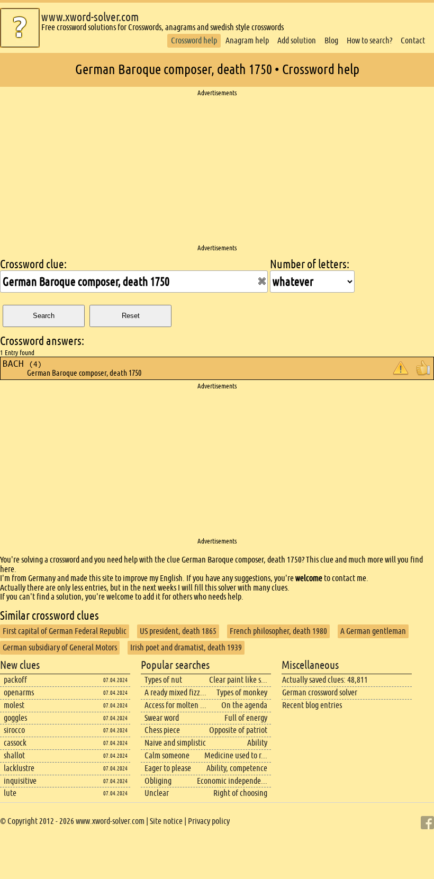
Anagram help (247, 40)
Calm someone (166, 755)
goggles (15, 717)
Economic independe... (232, 780)
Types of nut (163, 679)
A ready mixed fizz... (175, 692)
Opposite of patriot (238, 730)
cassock (15, 742)
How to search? (369, 40)
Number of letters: (309, 264)
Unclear (156, 793)
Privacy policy (209, 821)
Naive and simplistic (175, 742)
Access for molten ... (175, 705)
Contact (413, 40)
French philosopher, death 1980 (278, 631)
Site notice (166, 821)
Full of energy (245, 717)
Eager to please (167, 768)
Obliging (157, 780)
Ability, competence (236, 768)
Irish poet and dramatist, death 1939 (186, 647)
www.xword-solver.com (90, 17)
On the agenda (244, 705)
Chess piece (162, 730)
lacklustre (19, 768)
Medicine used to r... (235, 755)
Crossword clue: (33, 264)
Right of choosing (240, 793)
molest (14, 705)
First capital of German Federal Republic (64, 631)
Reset (131, 316)
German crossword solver (319, 692)
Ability (257, 742)
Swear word (161, 717)
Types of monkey (241, 692)
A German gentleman (373, 631)
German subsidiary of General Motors (60, 647)
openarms (19, 692)
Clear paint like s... (238, 679)
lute (10, 793)
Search (44, 316)
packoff (15, 679)
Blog (331, 40)
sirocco (14, 730)
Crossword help (194, 40)
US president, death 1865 (178, 631)
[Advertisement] (217, 171)
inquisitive (20, 780)
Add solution (296, 40)
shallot (14, 755)
